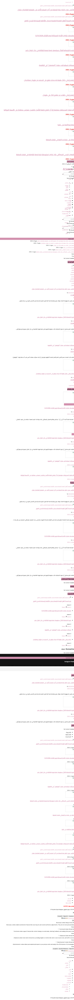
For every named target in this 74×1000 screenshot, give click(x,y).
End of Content (70, 161)
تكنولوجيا (69, 212)
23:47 (72, 351)
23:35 (72, 379)
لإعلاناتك (69, 901)
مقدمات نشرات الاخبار (69, 404)
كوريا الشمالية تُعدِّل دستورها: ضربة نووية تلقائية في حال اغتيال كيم (50, 50)
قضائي (66, 190)
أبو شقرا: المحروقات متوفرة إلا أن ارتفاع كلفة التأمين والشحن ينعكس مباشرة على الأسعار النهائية (39, 110)
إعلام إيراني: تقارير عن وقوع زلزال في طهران (58, 95)
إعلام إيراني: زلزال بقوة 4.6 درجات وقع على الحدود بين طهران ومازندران (49, 80)
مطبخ (67, 216)
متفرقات (66, 197)
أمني (67, 187)
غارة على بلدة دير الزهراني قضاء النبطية (60, 139)
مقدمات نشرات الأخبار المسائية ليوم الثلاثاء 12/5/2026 (54, 35)
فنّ (70, 196)
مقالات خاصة (68, 200)
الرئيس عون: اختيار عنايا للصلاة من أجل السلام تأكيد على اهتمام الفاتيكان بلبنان (46, 9)
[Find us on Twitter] (73, 179)
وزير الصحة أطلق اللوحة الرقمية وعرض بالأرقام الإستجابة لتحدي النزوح (49, 20)
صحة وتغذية (65, 230)
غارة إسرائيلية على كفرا (66, 124)
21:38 (72, 295)
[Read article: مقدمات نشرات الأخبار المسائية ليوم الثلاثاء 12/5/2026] (37, 397)
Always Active (69, 923)
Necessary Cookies (60, 923)
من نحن (69, 898)
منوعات (66, 222)
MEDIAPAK (71, 293)
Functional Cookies (64, 929)
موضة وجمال (65, 226)
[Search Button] (62, 219)
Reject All (65, 916)
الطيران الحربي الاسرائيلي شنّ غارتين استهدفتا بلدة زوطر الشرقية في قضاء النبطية (45, 154)
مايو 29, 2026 (70, 496)
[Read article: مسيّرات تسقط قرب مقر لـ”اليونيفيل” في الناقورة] (72, 337)
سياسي (66, 183)
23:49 (72, 323)
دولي (70, 193)
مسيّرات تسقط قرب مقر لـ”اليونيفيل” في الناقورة (56, 65)
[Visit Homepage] (68, 169)
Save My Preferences (63, 948)
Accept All (60, 916)
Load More (71, 385)
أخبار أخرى (68, 207)
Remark (71, 929)
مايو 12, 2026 (70, 414)
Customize (71, 916)
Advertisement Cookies (63, 942)
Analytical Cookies (64, 936)
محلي (70, 179)
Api (73, 321)
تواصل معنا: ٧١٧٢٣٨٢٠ (68, 906)
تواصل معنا (68, 903)
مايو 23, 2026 (70, 514)
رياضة (69, 198)
